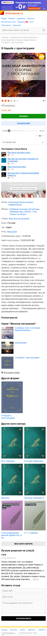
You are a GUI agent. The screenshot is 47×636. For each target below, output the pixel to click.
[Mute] (33, 136)
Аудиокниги (21, 18)
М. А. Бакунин (8, 461)
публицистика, (17, 212)
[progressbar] (23, 131)
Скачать (23, 116)
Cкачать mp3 (23, 123)
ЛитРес (22, 630)
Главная (4, 37)
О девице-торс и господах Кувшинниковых (27, 329)
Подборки (21, 22)
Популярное (6, 25)
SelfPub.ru (42, 630)
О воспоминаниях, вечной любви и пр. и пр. (11, 535)
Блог (32, 22)
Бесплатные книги (8, 22)
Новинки (11, 18)
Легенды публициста (34, 498)
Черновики (17, 25)
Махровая (12, 232)
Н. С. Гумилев (31, 533)
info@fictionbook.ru (8, 633)
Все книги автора (23, 544)
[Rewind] (5, 135)
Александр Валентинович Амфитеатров (18, 40)
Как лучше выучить (17, 167)
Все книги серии (12, 372)
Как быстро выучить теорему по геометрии (23, 160)
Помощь (4, 630)
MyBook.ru (32, 630)
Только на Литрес (18, 214)
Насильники (21, 343)
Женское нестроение (19, 219)
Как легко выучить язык (19, 152)
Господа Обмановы (33, 461)
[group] (23, 134)
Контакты (13, 630)
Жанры (4, 18)
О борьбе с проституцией (27, 358)
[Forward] (16, 135)
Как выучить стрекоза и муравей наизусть (23, 174)
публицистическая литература (24, 37)
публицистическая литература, (25, 209)
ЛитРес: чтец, (30, 212)
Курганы (5, 498)
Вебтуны (31, 18)
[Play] (11, 135)
